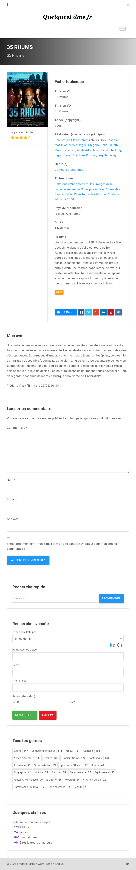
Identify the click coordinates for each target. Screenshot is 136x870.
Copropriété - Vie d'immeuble (100, 189)
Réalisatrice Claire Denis (71, 140)
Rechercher (111, 598)
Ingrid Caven (63, 155)
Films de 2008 (64, 199)
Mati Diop (61, 145)
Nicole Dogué (78, 145)
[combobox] (68, 638)
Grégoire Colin (97, 145)
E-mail (12, 499)
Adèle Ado (84, 150)
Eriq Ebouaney (107, 155)
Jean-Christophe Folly (106, 150)
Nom (11, 479)
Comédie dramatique (69, 169)
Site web (12, 519)
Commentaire (17, 427)
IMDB (59, 292)
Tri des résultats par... (24, 632)
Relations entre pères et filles (74, 184)
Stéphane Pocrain (84, 155)
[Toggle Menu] (122, 28)
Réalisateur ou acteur (25, 649)
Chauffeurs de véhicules (90, 194)
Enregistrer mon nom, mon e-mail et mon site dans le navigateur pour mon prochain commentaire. (63, 546)
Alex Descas (108, 140)
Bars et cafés (64, 194)
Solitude (113, 194)
